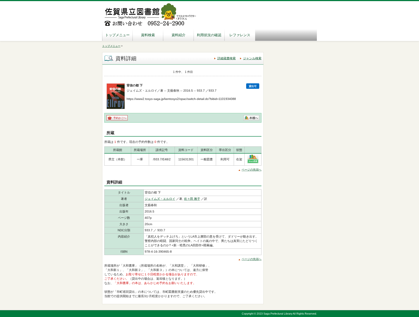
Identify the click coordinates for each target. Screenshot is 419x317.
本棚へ (253, 118)
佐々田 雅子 (192, 198)
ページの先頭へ (251, 169)
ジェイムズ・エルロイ (160, 198)
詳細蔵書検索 (226, 58)
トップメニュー (117, 35)
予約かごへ (119, 118)
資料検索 (148, 35)
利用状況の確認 (209, 35)
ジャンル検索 (252, 58)
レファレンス (239, 35)
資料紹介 (178, 35)
